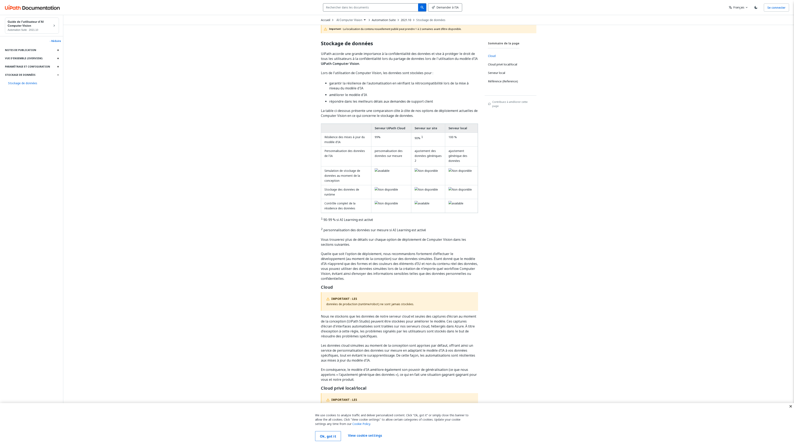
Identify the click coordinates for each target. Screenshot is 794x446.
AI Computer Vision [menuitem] (349, 20)
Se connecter (776, 7)
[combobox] (371, 7)
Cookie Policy (361, 424)
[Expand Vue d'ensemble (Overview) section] (58, 58)
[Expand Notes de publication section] (58, 50)
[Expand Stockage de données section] (58, 75)
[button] (32, 83)
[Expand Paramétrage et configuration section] (58, 67)
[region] (397, 424)
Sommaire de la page (503, 43)
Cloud (327, 287)
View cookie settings (365, 435)
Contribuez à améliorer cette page (510, 104)
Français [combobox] (736, 7)
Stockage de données (430, 20)
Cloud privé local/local (343, 388)
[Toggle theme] (756, 7)
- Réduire (55, 41)
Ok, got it (328, 436)
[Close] (790, 406)
